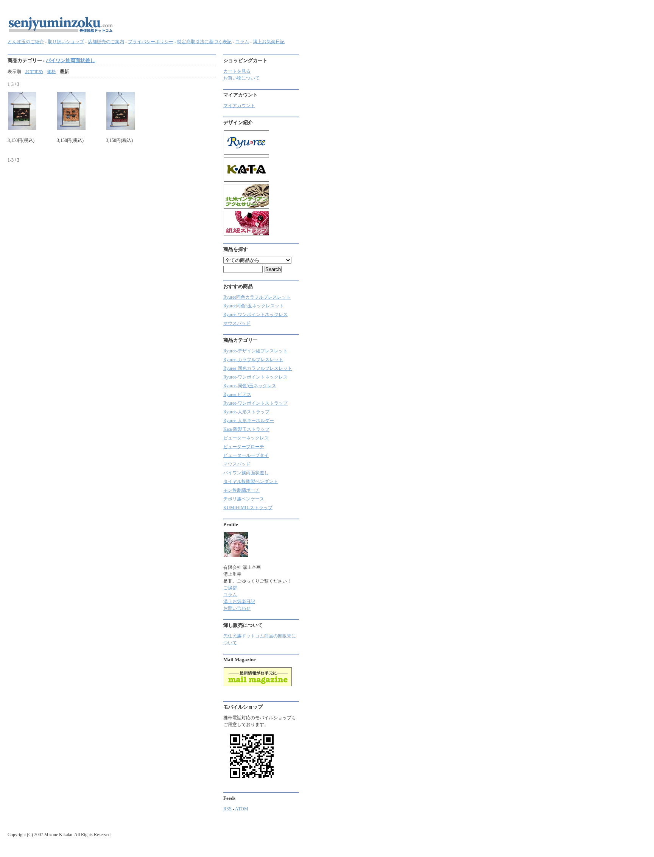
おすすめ (34, 71)
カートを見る (237, 71)
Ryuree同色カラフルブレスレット (257, 297)
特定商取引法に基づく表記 (204, 41)
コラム (242, 41)
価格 (51, 71)
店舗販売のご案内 (106, 41)
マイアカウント (239, 105)
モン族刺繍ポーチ (241, 490)
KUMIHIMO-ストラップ (247, 507)
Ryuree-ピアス (237, 394)
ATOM (241, 809)
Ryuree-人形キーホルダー (248, 420)
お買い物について (241, 78)
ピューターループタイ (246, 455)
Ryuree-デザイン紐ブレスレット (255, 351)
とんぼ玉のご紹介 (26, 41)
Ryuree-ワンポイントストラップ (255, 403)
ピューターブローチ (243, 446)
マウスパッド (237, 323)
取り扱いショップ (66, 41)
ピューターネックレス (246, 438)
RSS (227, 809)
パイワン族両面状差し (70, 60)
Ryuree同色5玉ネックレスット (253, 306)
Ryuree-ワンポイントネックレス (255, 314)
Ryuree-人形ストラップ (246, 411)
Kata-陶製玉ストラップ (246, 429)
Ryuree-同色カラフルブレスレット (257, 368)
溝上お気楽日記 (269, 41)
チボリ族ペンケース (243, 499)
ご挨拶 (230, 588)
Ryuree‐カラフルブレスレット (253, 359)
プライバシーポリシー (150, 41)
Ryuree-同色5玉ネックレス (249, 385)
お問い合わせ (237, 608)
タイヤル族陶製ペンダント (250, 481)
